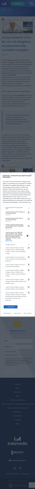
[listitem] (17, 208)
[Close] (31, 176)
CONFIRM (10, 307)
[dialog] (17, 244)
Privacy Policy (28, 313)
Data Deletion (7, 313)
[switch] (28, 212)
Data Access (17, 313)
